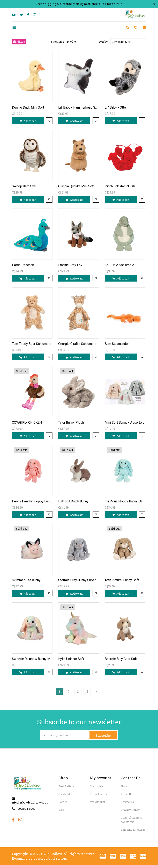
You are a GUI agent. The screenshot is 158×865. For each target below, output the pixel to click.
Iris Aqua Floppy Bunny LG (123, 501)
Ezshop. (60, 858)
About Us (126, 794)
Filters (20, 41)
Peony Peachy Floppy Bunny (32, 501)
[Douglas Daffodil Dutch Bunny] (78, 470)
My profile (96, 786)
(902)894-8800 (26, 809)
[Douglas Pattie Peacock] (32, 234)
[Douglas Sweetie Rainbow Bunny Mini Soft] (32, 628)
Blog (61, 810)
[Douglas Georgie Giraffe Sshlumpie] (78, 313)
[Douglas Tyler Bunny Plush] (78, 391)
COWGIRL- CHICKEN (27, 422)
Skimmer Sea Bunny (26, 580)
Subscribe (103, 735)
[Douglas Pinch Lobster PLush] (125, 155)
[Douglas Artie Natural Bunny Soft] (125, 549)
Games (62, 802)
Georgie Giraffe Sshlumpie (77, 344)
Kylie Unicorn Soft (71, 659)
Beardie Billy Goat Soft (121, 659)
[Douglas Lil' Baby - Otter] (125, 76)
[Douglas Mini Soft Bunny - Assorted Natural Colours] (125, 391)
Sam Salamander (117, 344)
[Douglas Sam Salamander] (125, 313)
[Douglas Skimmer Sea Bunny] (32, 549)
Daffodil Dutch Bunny (73, 501)
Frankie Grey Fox (70, 265)
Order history (98, 794)
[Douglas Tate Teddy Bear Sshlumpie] (32, 313)
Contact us (127, 802)
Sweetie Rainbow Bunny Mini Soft (36, 659)
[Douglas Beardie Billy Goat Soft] (125, 628)
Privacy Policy (130, 810)
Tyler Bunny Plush (71, 422)
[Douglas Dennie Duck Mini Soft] (32, 76)
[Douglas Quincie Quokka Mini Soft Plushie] (78, 155)
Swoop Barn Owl (24, 186)
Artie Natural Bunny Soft (122, 580)
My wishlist (97, 802)
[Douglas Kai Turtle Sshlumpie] (125, 234)
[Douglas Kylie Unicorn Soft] (78, 628)
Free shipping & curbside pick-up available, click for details (79, 4)
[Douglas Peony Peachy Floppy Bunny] (32, 470)
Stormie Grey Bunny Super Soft (80, 580)
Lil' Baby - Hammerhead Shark (79, 107)
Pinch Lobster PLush (120, 186)
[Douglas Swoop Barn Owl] (32, 155)
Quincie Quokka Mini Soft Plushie (82, 186)
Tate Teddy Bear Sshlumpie (31, 344)
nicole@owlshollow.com (30, 802)
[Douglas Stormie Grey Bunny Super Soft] (78, 549)
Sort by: (103, 41)
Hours (125, 786)
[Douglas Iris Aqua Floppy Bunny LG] (125, 470)
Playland (64, 794)
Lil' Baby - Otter (116, 107)
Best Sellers (66, 786)
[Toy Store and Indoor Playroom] (135, 18)
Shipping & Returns (133, 829)
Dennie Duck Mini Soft (28, 107)
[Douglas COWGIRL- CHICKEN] (32, 391)
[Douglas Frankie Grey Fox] (78, 234)
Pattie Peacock (23, 265)
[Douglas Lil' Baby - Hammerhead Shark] (78, 76)
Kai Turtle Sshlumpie (119, 265)
